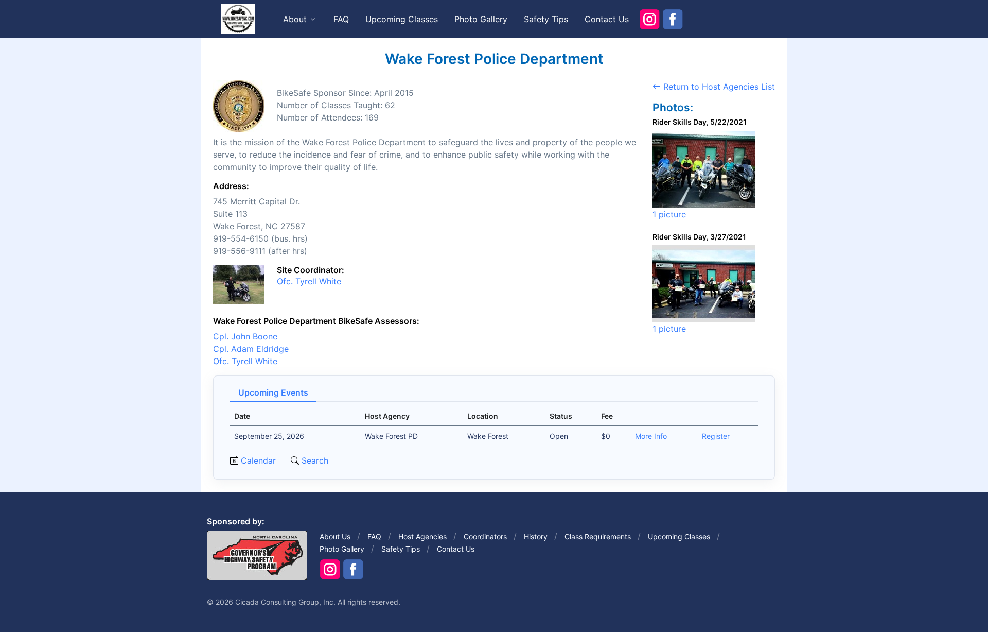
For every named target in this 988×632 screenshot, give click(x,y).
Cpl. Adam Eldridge (251, 349)
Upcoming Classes (401, 19)
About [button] (295, 19)
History (536, 536)
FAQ (341, 19)
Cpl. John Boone (245, 336)
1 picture (669, 214)
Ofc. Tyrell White (309, 281)
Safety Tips (546, 19)
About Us (335, 536)
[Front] (238, 18)
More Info (651, 436)
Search (313, 460)
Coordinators (485, 536)
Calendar (258, 460)
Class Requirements (597, 536)
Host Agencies (422, 536)
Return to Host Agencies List (718, 86)
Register (716, 436)
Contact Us (607, 19)
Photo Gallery (480, 19)
